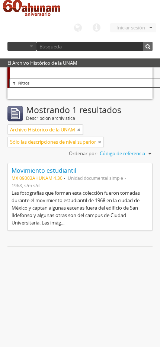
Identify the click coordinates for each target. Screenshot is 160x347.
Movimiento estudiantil (44, 170)
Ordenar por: (83, 153)
